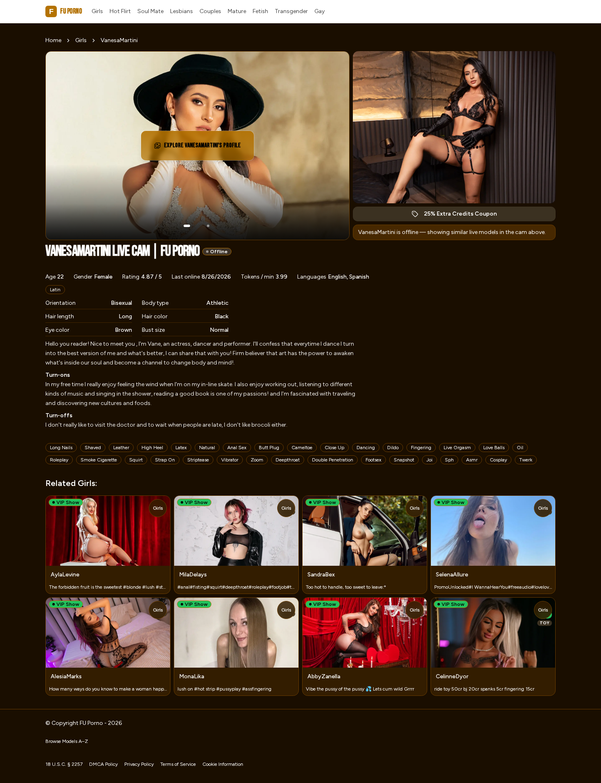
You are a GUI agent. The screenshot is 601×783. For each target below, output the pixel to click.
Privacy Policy (139, 764)
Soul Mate (150, 11)
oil (520, 447)
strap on (165, 460)
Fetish (260, 11)
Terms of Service (178, 764)
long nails (61, 447)
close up (334, 447)
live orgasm (457, 447)
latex (181, 447)
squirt (136, 460)
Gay (319, 11)
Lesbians (181, 11)
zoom (257, 460)
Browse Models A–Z (66, 741)
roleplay (59, 460)
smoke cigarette (99, 460)
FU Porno (65, 11)
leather (121, 447)
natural (207, 447)
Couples (210, 11)
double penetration (332, 460)
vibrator (229, 460)
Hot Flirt (120, 11)
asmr (472, 460)
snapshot (404, 460)
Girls (97, 11)
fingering (421, 447)
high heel (152, 447)
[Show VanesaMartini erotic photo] (187, 226)
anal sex (237, 447)
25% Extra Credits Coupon (464, 215)
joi (429, 460)
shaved (93, 447)
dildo (393, 447)
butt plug (269, 447)
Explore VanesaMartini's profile (202, 148)
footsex (373, 460)
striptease (198, 460)
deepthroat (288, 460)
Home (53, 40)
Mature (237, 11)
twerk (525, 460)
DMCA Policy (103, 764)
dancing (366, 447)
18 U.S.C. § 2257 (64, 764)
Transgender (291, 11)
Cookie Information (222, 764)
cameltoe (302, 447)
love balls (494, 447)
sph (449, 460)
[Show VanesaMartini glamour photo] (208, 226)
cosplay (498, 460)
